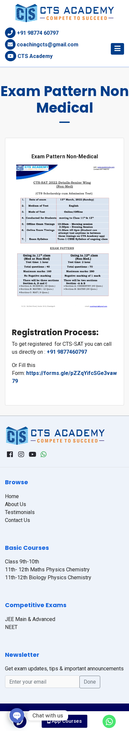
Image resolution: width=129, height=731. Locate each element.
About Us (15, 504)
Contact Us (17, 520)
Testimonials (20, 512)
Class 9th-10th (22, 561)
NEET (11, 627)
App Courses (66, 721)
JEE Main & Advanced (30, 619)
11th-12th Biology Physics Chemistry (48, 577)
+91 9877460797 (67, 352)
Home (12, 496)
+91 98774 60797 (38, 33)
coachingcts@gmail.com (47, 44)
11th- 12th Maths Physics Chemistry (47, 569)
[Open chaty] (17, 715)
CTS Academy (35, 56)
